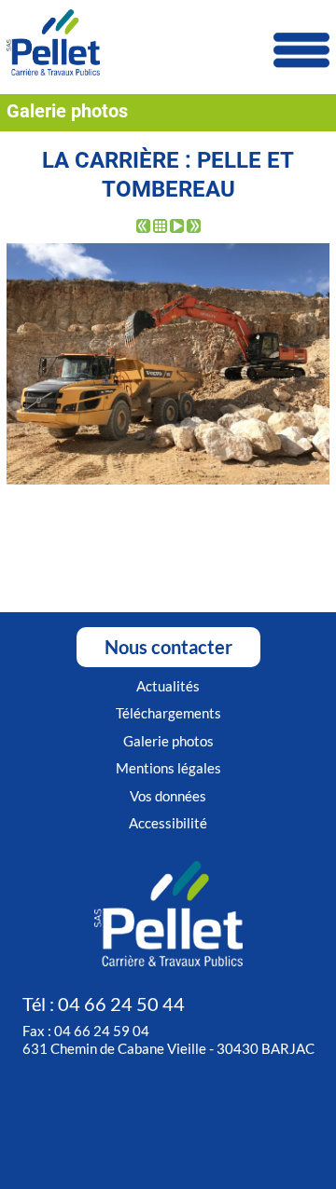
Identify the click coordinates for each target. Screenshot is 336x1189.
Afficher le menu (301, 50)
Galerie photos (168, 740)
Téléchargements (168, 712)
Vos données (168, 795)
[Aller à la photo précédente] (143, 228)
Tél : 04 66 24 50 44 (103, 1003)
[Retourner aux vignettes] (160, 228)
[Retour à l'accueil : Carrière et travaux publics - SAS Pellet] (168, 44)
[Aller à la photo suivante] (194, 228)
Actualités (168, 685)
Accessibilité (168, 822)
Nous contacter (168, 647)
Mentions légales (168, 767)
